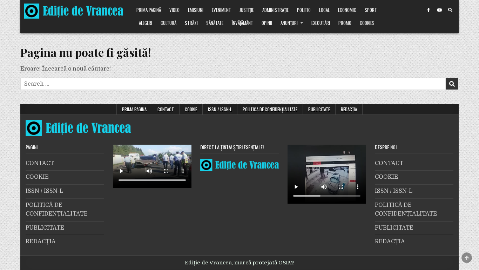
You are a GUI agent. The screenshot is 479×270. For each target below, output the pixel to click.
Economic (347, 9)
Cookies (367, 22)
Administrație (275, 9)
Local (324, 9)
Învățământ (242, 22)
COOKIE (191, 109)
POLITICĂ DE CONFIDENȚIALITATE (270, 109)
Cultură (168, 22)
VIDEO (174, 9)
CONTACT (165, 109)
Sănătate (214, 22)
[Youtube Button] (439, 10)
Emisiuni (195, 9)
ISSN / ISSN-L (220, 109)
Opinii (267, 22)
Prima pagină (148, 9)
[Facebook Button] (428, 10)
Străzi (191, 22)
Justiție (247, 9)
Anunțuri (289, 22)
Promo (344, 22)
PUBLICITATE (319, 109)
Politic (304, 9)
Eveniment (221, 9)
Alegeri (145, 22)
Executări (320, 22)
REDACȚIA (349, 109)
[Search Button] (450, 10)
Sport (371, 9)
